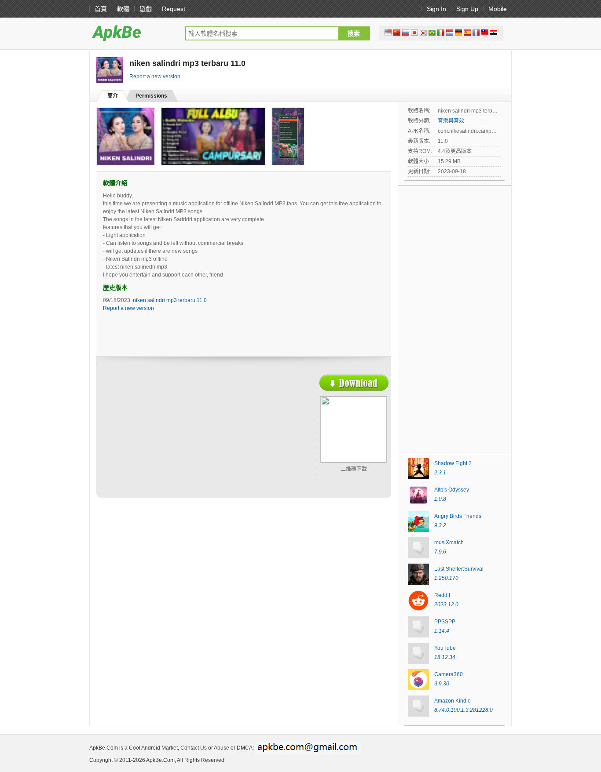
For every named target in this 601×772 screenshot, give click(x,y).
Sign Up (467, 8)
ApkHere (132, 33)
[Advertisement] (180, 438)
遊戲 (145, 8)
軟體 (123, 8)
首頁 (101, 8)
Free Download (353, 383)
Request (173, 8)
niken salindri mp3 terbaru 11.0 (170, 300)
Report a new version (154, 76)
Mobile (497, 8)
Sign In (436, 8)
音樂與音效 (451, 121)
